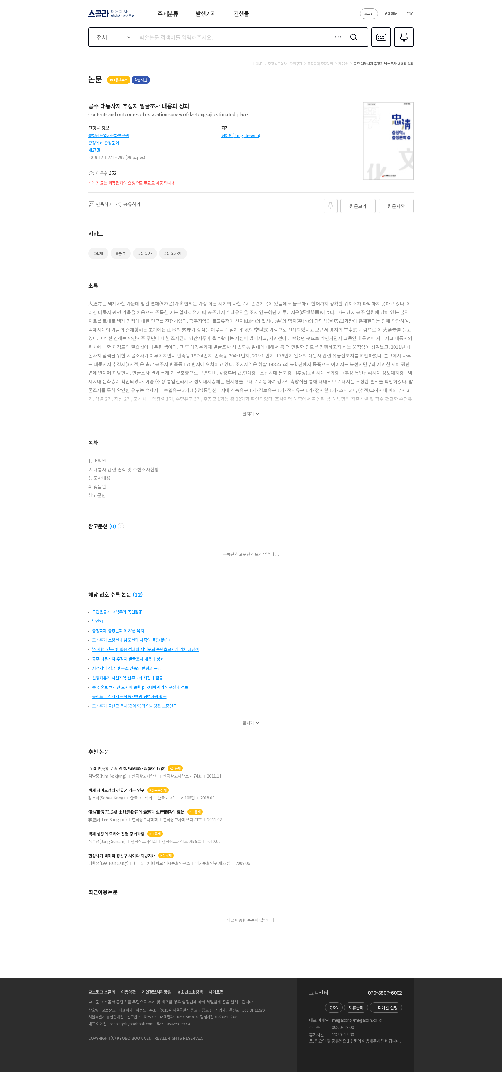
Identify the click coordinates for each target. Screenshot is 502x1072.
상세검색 (336, 41)
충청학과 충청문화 (103, 143)
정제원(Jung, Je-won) (240, 135)
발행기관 (206, 13)
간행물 (241, 13)
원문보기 (358, 206)
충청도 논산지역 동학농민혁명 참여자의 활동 (129, 696)
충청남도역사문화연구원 (108, 135)
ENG (410, 13)
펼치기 (248, 413)
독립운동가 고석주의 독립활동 (117, 612)
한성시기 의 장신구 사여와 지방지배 (121, 855)
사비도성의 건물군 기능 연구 (116, 790)
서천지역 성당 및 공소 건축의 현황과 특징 (127, 668)
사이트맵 (216, 992)
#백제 (98, 253)
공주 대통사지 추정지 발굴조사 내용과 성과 (128, 659)
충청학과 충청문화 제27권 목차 (118, 630)
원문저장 (396, 206)
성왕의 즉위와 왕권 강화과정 (116, 834)
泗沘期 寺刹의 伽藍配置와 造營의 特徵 (126, 768)
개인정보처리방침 (156, 992)
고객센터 (390, 13)
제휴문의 (356, 1007)
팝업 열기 (121, 526)
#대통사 (145, 253)
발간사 (97, 621)
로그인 (369, 13)
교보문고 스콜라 (101, 992)
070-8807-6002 (385, 992)
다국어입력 (381, 46)
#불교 (121, 253)
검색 (352, 41)
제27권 (94, 150)
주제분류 (167, 13)
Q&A (334, 1007)
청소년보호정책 (190, 992)
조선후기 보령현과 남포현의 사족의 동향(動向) (131, 640)
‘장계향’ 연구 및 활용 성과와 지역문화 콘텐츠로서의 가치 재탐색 (145, 649)
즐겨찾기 (403, 46)
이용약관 (128, 992)
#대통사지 (173, 253)
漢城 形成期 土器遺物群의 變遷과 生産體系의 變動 (136, 812)
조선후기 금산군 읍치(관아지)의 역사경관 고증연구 (134, 706)
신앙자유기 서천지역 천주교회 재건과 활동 (127, 678)
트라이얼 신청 (385, 1007)
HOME (258, 64)
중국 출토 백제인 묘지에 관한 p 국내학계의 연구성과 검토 (140, 687)
